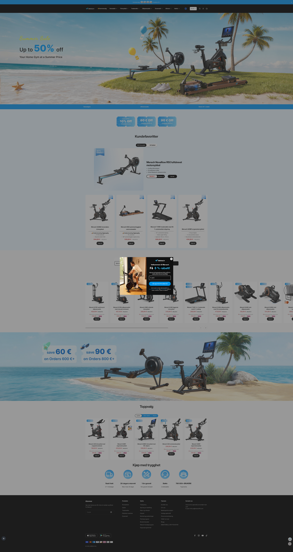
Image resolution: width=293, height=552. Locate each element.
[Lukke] (171, 259)
